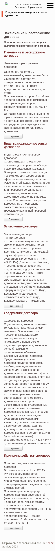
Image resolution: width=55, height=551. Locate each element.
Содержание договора (21, 313)
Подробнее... (14, 136)
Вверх (49, 543)
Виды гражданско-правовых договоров (25, 145)
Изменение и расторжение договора (24, 54)
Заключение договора (21, 226)
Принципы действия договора (27, 455)
